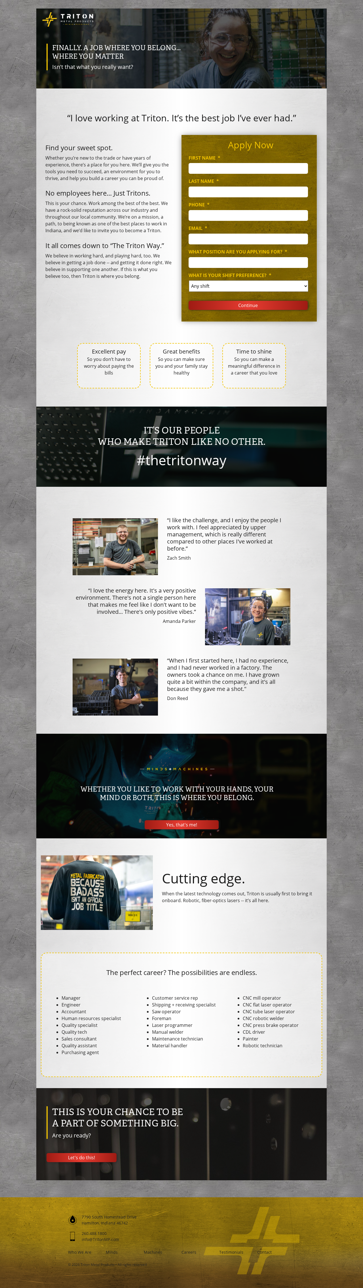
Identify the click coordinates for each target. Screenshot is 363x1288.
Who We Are (79, 1252)
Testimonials (231, 1252)
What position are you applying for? (238, 252)
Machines (153, 1252)
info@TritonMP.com (100, 1239)
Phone (199, 205)
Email (198, 228)
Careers (189, 1252)
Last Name (204, 181)
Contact (264, 1252)
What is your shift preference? (230, 275)
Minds (112, 1252)
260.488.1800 (94, 1233)
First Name (204, 158)
